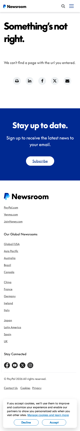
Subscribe (40, 161)
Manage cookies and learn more (48, 415)
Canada (9, 272)
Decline (26, 422)
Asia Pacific (11, 251)
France (8, 289)
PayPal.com (11, 207)
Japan (8, 320)
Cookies (25, 388)
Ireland (8, 303)
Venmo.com (11, 214)
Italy (7, 310)
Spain (7, 334)
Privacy (37, 388)
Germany (10, 296)
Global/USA (12, 244)
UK (6, 341)
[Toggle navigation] (71, 6)
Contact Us (11, 388)
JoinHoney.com (13, 221)
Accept (54, 422)
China (7, 282)
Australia (10, 258)
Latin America (12, 327)
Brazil (7, 265)
